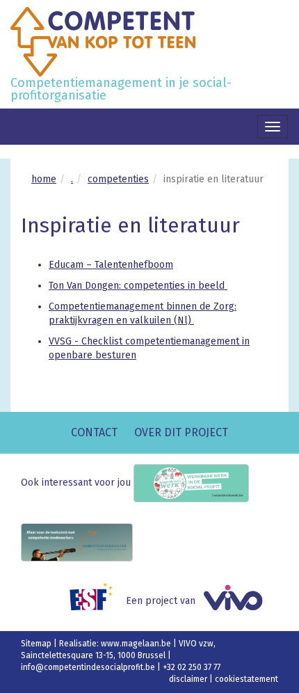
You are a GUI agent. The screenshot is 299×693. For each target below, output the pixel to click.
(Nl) (184, 320)
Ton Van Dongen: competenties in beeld (138, 286)
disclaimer (189, 679)
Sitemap (37, 643)
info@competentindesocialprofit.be (89, 667)
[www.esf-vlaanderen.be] (96, 601)
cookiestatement (246, 679)
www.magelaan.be (137, 643)
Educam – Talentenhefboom (111, 265)
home (43, 179)
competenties (118, 179)
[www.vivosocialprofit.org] (238, 601)
